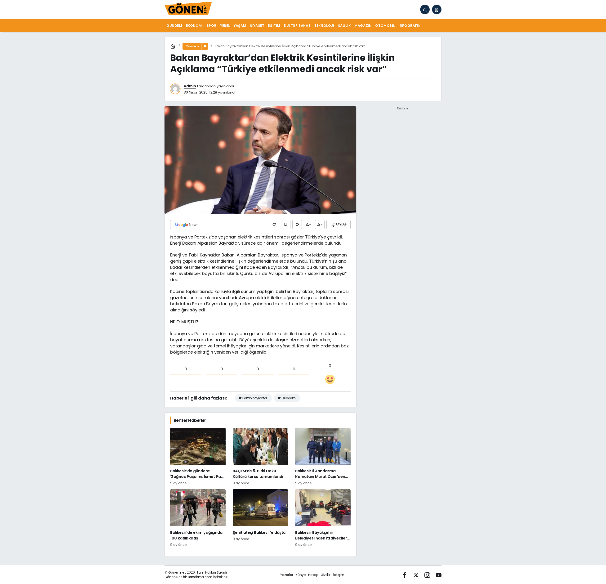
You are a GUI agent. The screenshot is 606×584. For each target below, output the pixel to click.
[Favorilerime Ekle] (285, 224)
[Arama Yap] (425, 9)
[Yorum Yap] (297, 224)
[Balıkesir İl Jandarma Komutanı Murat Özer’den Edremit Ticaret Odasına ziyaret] (323, 457)
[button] (436, 9)
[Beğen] (274, 224)
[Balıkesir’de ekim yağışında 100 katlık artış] (198, 518)
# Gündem (286, 398)
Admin (190, 86)
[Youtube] (438, 575)
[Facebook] (404, 575)
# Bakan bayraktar (253, 398)
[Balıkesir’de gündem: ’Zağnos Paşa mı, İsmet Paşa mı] (198, 457)
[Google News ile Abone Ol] (186, 224)
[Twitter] (416, 575)
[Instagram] (427, 575)
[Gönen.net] (188, 9)
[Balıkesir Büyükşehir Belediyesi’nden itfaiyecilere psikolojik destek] (323, 518)
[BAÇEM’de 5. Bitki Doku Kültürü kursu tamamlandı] (260, 457)
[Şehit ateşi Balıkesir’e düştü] (260, 518)
